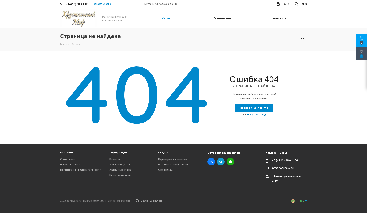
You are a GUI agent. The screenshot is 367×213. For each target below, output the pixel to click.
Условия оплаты (119, 164)
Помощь (114, 159)
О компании (67, 159)
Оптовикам (165, 169)
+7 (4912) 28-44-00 (285, 160)
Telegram (221, 161)
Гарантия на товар (120, 175)
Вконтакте (211, 161)
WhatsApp (230, 161)
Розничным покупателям (174, 164)
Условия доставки (120, 169)
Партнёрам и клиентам (172, 159)
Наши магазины (70, 164)
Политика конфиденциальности (80, 169)
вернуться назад (256, 114)
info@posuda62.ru (283, 167)
